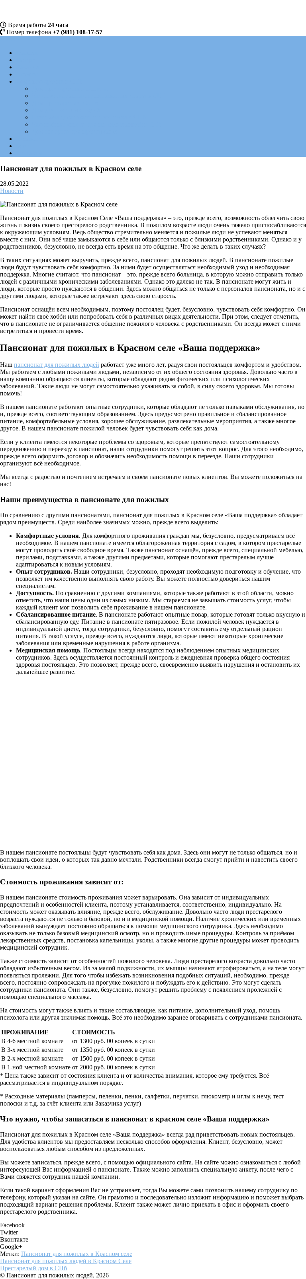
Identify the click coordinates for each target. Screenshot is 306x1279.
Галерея (26, 59)
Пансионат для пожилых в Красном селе (76, 1253)
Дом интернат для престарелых (74, 131)
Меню (8, 39)
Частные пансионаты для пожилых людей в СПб (98, 95)
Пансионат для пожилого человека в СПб (89, 117)
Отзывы (27, 74)
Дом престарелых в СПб (49, 81)
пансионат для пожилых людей (56, 364)
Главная (26, 52)
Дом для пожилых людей (66, 110)
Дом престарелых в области (70, 88)
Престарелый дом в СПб (33, 1268)
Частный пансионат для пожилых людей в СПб (96, 124)
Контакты (29, 153)
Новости (12, 190)
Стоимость (30, 138)
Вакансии (29, 67)
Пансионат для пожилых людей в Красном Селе (65, 1261)
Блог (22, 145)
